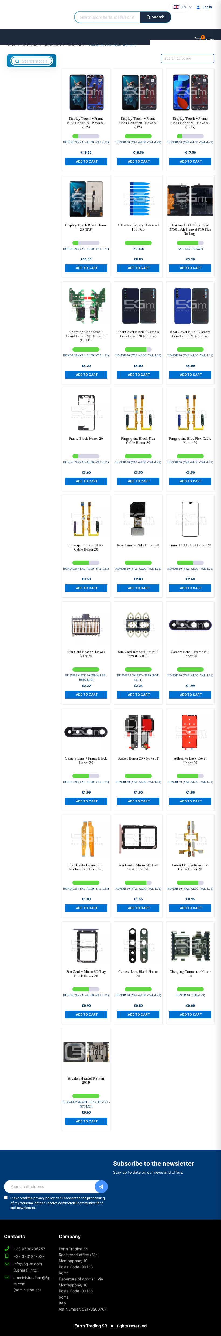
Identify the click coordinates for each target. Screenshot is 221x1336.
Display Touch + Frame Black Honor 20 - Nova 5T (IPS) (138, 122)
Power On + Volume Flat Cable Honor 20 (190, 867)
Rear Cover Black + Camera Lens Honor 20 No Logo (138, 334)
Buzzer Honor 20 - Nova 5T (138, 758)
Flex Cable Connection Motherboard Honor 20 (85, 867)
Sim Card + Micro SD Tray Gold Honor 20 (138, 867)
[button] (86, 161)
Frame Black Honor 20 (86, 439)
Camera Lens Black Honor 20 (138, 974)
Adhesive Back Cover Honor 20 (190, 760)
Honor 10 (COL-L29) (190, 995)
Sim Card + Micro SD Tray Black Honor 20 (86, 974)
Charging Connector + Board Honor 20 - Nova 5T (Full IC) (86, 336)
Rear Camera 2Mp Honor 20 (138, 545)
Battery (138, 248)
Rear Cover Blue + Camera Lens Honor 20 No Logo (190, 334)
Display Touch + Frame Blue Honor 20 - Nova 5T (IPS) (86, 122)
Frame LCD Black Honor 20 (190, 545)
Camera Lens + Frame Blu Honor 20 (190, 654)
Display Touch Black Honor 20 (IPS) (86, 227)
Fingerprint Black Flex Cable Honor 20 (138, 441)
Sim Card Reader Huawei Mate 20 (86, 654)
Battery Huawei (190, 248)
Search (158, 16)
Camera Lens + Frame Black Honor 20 (86, 760)
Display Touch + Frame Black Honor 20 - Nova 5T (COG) (190, 122)
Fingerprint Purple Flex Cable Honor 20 (86, 547)
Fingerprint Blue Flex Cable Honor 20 (190, 441)
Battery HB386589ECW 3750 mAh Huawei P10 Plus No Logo (190, 229)
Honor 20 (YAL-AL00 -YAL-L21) (86, 142)
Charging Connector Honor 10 (190, 974)
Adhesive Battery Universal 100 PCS (138, 227)
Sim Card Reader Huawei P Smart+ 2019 (138, 654)
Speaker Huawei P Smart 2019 (86, 1080)
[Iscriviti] (101, 1186)
